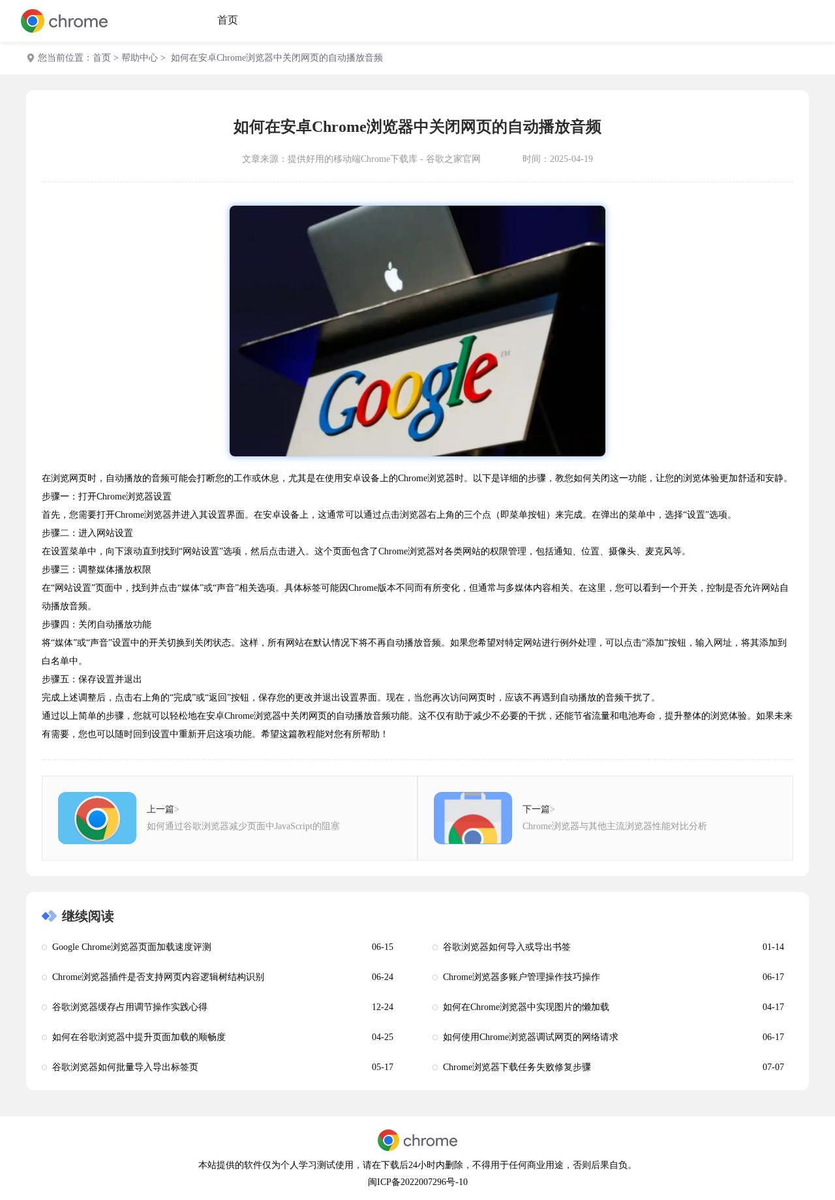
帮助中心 (139, 58)
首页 (227, 19)
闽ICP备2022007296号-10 (418, 1182)
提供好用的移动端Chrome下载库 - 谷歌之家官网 (384, 159)
